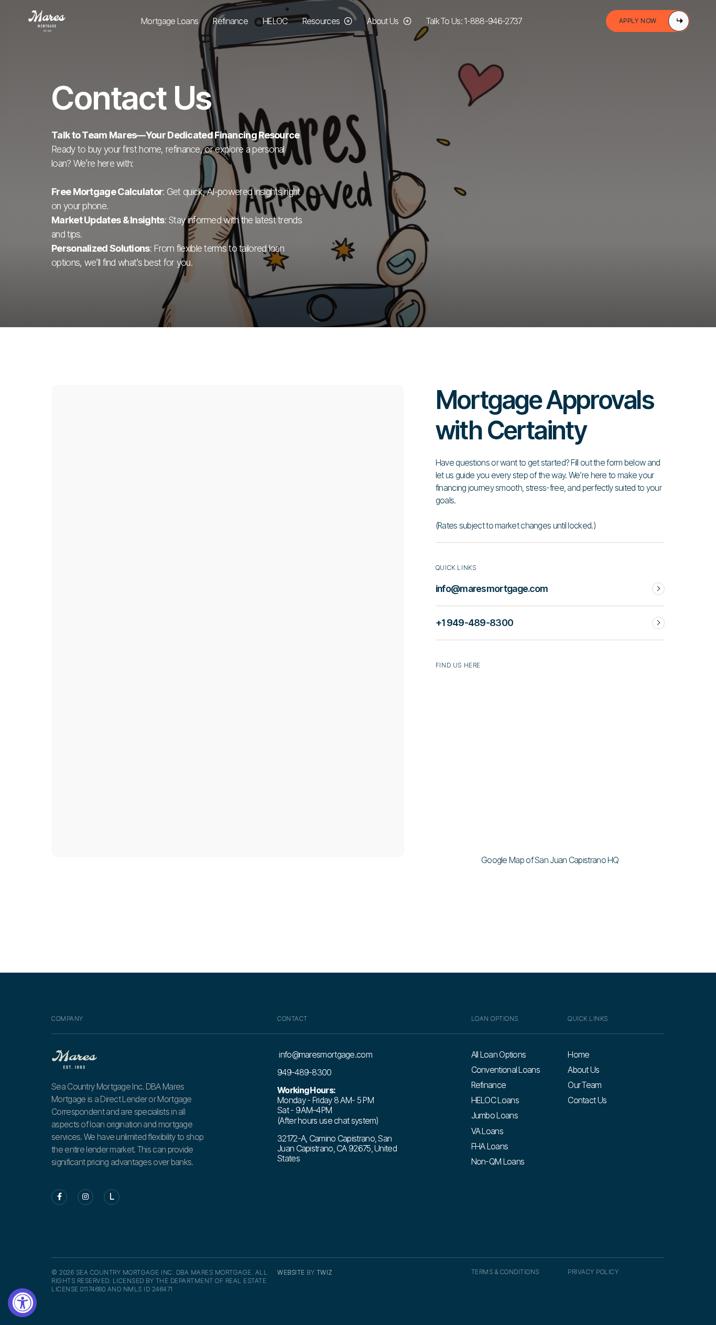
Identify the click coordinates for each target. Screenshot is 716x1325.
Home (578, 1055)
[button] (327, 21)
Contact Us (587, 1100)
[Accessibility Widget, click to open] (22, 1302)
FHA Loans (489, 1146)
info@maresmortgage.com (324, 1055)
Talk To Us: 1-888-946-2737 (474, 21)
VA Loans (487, 1131)
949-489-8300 (304, 1073)
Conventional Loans (505, 1070)
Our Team (584, 1085)
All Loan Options (498, 1055)
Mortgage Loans (169, 21)
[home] (47, 21)
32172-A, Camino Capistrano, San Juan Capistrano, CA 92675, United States (337, 1148)
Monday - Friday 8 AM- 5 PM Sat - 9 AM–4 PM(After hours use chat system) (327, 1105)
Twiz (325, 1272)
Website (291, 1272)
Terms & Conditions (505, 1272)
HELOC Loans (495, 1100)
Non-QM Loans (498, 1162)
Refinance (230, 21)
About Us (583, 1070)
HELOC (275, 21)
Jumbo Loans (494, 1116)
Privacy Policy (593, 1272)
